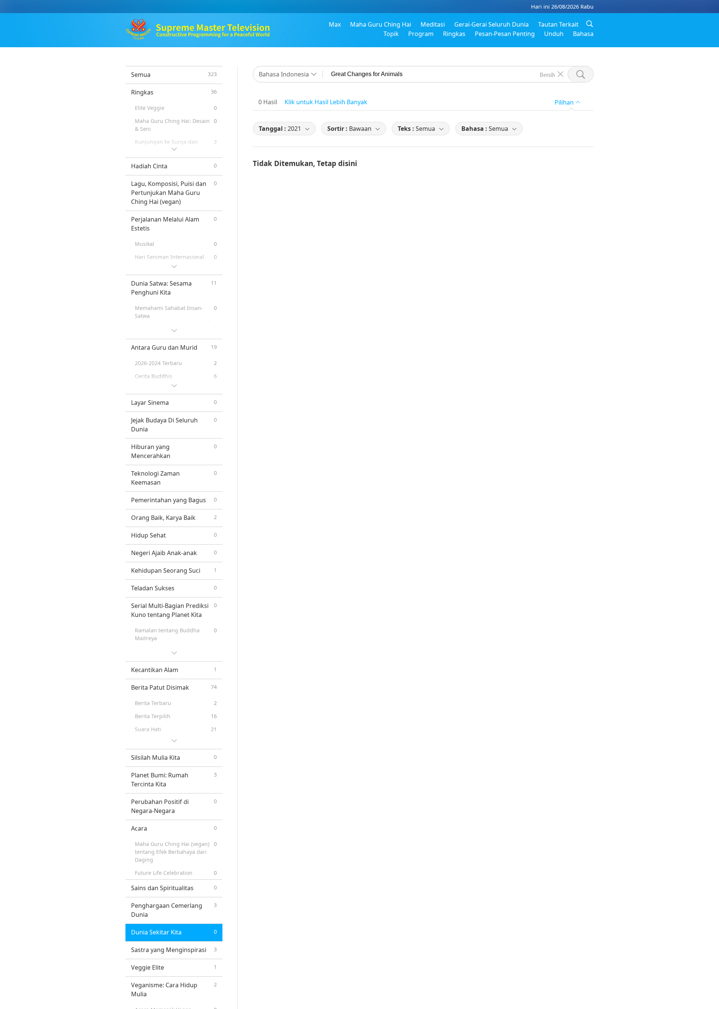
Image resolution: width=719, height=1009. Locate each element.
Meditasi (433, 24)
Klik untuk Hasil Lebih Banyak (326, 102)
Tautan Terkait (558, 24)
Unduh (554, 34)
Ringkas (454, 34)
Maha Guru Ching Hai (380, 24)
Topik (391, 34)
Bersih (547, 74)
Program (421, 34)
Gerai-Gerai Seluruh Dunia (491, 24)
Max (335, 24)
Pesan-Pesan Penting (505, 34)
